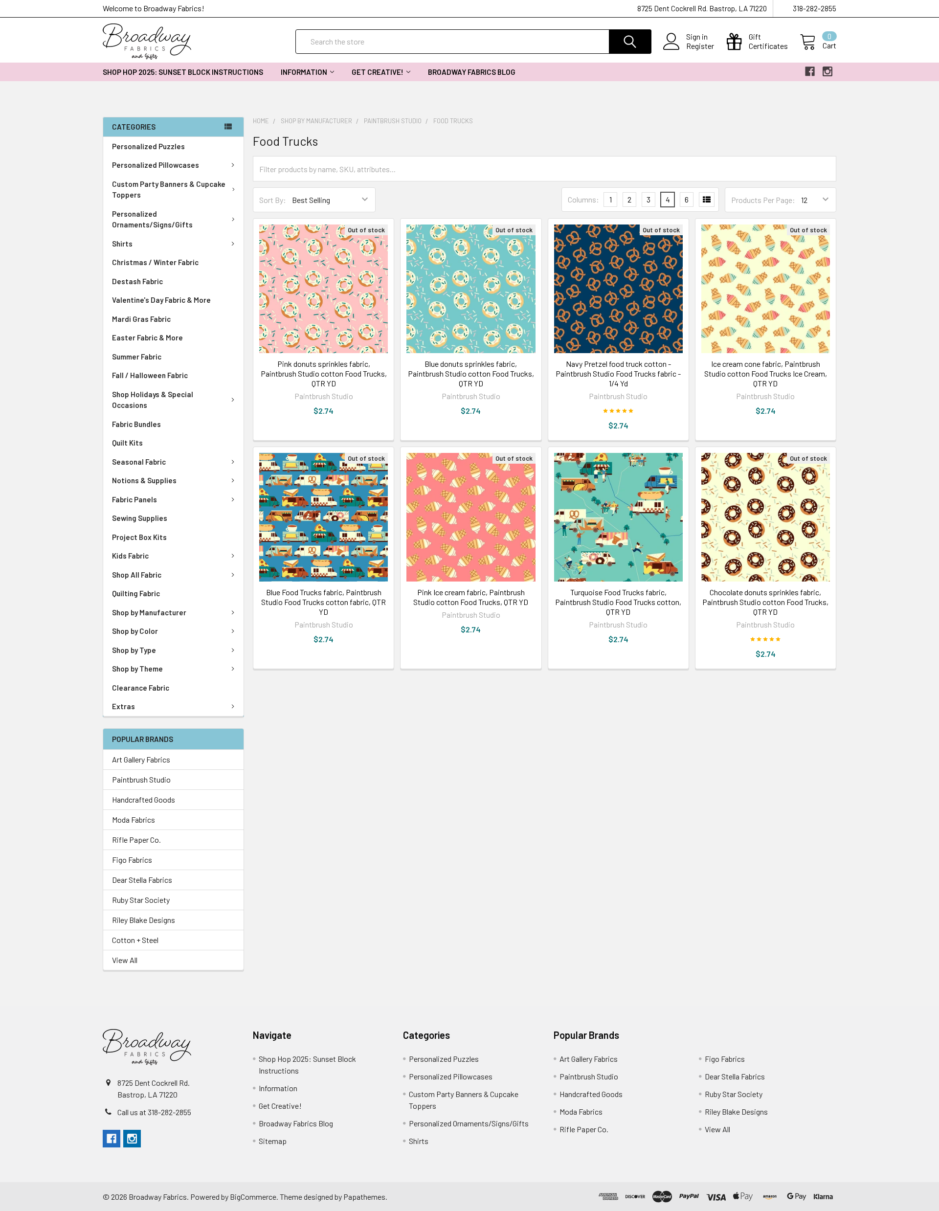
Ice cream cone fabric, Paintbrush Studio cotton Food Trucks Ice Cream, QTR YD (765, 373)
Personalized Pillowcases (155, 164)
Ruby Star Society (141, 899)
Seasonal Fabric (139, 461)
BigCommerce (253, 1196)
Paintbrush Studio (141, 779)
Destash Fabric (137, 281)
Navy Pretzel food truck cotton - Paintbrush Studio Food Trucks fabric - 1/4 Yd (618, 373)
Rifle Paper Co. (136, 839)
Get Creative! (377, 71)
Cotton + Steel (135, 939)
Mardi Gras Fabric (141, 318)
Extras (123, 706)
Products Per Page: (763, 199)
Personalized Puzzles (148, 146)
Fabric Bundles (136, 424)
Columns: (583, 199)
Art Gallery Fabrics (141, 759)
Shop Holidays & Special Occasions (152, 400)
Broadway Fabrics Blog (471, 71)
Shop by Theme (137, 668)
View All (124, 959)
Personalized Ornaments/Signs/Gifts (152, 219)
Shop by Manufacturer (149, 612)
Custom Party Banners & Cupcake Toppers (168, 189)
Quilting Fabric (136, 593)
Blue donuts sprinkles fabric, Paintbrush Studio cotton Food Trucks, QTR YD (471, 373)
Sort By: (272, 199)
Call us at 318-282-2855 (154, 1112)
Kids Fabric (130, 555)
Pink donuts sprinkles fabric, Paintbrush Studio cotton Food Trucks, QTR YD (324, 373)
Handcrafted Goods (143, 799)
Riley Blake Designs (143, 919)
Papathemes (364, 1196)
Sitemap (273, 1140)
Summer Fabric (136, 356)
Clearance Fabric (140, 687)
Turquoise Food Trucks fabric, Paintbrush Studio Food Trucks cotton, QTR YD (618, 601)
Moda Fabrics (133, 819)
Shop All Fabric (136, 574)
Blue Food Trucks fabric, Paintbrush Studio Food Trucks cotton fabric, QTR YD (323, 601)
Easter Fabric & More (147, 337)
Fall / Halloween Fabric (150, 375)
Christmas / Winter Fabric (155, 262)
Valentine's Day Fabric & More (161, 299)
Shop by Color (135, 631)
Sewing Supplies (139, 518)
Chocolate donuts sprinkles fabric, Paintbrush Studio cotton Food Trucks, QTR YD (765, 601)
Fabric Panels (134, 499)
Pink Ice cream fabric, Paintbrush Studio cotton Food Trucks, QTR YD (470, 596)
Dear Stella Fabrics (142, 879)
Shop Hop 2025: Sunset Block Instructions (183, 71)
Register (700, 46)
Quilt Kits (127, 442)
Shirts (122, 243)
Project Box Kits (139, 537)
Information (304, 71)
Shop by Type (134, 650)
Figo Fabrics (132, 859)
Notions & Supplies (144, 480)
